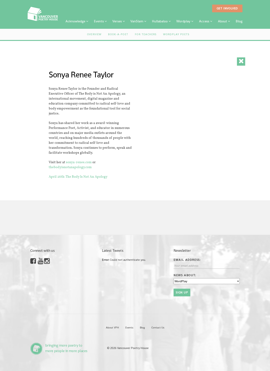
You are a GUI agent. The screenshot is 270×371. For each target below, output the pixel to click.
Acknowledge (75, 21)
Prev (44, 218)
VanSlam (136, 21)
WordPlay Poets (176, 34)
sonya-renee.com (79, 162)
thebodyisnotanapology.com (70, 167)
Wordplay (183, 21)
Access (204, 21)
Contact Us (157, 327)
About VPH (112, 327)
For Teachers (146, 34)
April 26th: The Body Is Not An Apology (78, 177)
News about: (185, 275)
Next (221, 218)
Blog (239, 21)
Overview (94, 34)
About (222, 21)
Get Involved (227, 8)
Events (99, 21)
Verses (117, 21)
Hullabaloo (160, 21)
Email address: (187, 260)
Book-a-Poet (118, 34)
